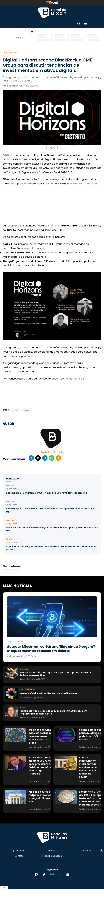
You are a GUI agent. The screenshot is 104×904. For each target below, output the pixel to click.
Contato (19, 855)
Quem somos (19, 850)
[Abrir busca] (79, 24)
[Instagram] (52, 874)
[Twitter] (44, 874)
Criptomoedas (10, 52)
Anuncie (52, 850)
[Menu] (85, 24)
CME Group (91, 183)
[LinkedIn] (60, 874)
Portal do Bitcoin (52, 12)
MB (7, 155)
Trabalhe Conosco (52, 855)
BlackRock (76, 183)
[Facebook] (36, 874)
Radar (26, 410)
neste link (78, 378)
